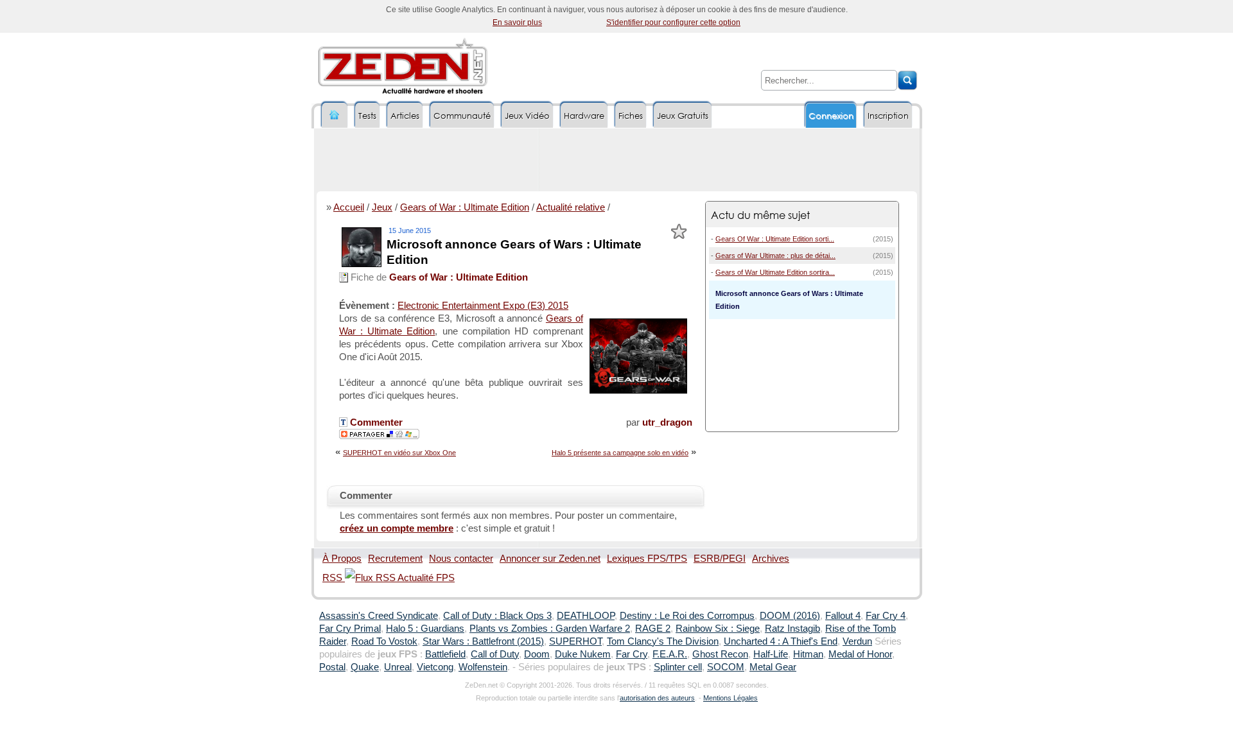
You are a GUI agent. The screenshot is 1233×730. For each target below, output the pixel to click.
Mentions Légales (730, 698)
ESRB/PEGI (720, 558)
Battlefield (445, 654)
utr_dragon (667, 422)
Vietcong (435, 667)
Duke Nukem (583, 654)
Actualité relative (570, 207)
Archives (770, 558)
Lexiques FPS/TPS (647, 558)
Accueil (348, 207)
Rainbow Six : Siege (718, 628)
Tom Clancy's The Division (663, 641)
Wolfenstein (483, 667)
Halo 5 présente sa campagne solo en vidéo (620, 452)
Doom (537, 654)
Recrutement (395, 558)
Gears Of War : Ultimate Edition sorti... (774, 239)
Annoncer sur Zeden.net (550, 558)
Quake (365, 667)
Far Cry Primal (350, 628)
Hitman (808, 654)
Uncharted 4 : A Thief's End (780, 641)
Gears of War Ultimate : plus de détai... (775, 255)
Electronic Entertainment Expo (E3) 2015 (483, 305)
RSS (333, 578)
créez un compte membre (396, 528)
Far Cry (631, 654)
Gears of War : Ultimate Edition (464, 207)
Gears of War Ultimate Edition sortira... (775, 272)
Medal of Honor (860, 654)
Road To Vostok (384, 641)
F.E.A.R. (669, 654)
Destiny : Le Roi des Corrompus (687, 616)
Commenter (375, 422)
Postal (332, 667)
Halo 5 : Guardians (425, 628)
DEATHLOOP (586, 616)
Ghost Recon (720, 654)
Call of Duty (495, 654)
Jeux (382, 207)
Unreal (398, 667)
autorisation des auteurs (657, 698)
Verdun (857, 641)
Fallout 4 (843, 616)
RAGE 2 (652, 628)
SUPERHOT (575, 641)
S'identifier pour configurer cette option (673, 22)
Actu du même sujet (760, 215)
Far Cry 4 (885, 616)
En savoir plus (517, 22)
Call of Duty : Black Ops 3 (497, 616)
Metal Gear (772, 667)
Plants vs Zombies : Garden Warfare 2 (549, 628)
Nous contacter (461, 558)
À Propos (342, 558)
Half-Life (770, 654)
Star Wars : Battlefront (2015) (483, 641)
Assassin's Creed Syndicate (378, 616)
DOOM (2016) (790, 616)
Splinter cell (678, 667)
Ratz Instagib (792, 628)
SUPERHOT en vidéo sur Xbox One (399, 452)
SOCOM (725, 667)
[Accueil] (334, 115)
